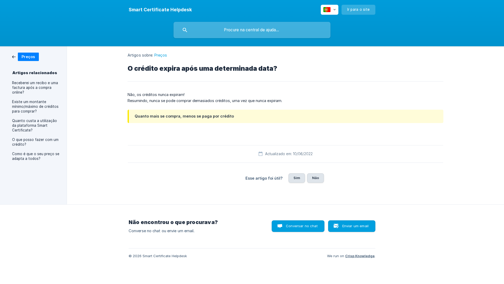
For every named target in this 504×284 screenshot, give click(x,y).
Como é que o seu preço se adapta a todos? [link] (35, 156)
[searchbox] (252, 30)
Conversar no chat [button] (302, 226)
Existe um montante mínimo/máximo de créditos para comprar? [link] (35, 106)
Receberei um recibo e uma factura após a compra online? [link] (35, 87)
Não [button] (315, 178)
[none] (160, 10)
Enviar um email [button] (355, 226)
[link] (25, 56)
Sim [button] (296, 178)
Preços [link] (160, 55)
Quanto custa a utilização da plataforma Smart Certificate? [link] (34, 125)
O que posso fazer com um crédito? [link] (35, 142)
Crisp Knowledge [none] (360, 256)
